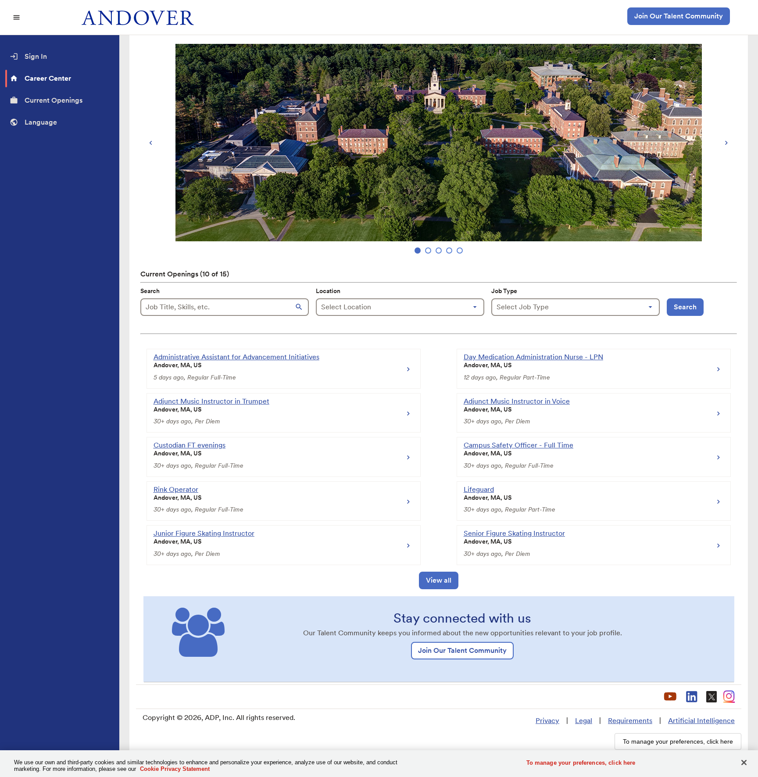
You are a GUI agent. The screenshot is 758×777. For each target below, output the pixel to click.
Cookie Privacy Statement (175, 769)
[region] (438, 150)
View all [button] (438, 580)
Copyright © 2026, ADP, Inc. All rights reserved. (219, 717)
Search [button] (685, 307)
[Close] (744, 762)
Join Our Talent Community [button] (678, 16)
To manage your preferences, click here (581, 762)
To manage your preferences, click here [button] (678, 741)
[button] (300, 307)
